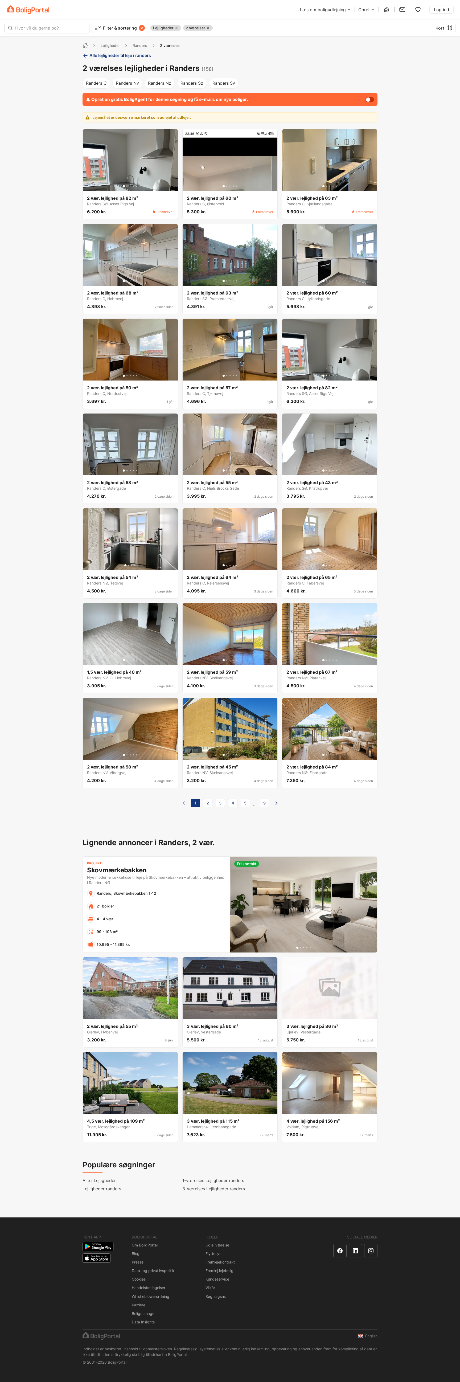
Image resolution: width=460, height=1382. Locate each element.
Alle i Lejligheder (99, 1180)
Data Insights (143, 1322)
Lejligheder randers (102, 1188)
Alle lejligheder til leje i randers (120, 55)
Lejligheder (110, 45)
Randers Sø (191, 83)
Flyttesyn (213, 1253)
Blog (135, 1253)
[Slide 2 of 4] (128, 565)
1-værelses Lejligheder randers (213, 1180)
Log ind (441, 9)
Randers (140, 45)
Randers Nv (127, 83)
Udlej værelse (217, 1245)
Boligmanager (144, 1313)
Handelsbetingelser (148, 1287)
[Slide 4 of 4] (135, 565)
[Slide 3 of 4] (131, 565)
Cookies (139, 1279)
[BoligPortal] (28, 9)
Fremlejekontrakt (220, 1262)
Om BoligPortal (145, 1245)
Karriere (138, 1305)
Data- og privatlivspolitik (153, 1270)
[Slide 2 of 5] (127, 186)
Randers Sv (223, 83)
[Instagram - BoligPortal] (370, 1250)
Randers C (96, 83)
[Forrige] (183, 803)
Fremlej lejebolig (219, 1270)
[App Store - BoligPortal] (96, 1258)
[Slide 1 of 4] (125, 565)
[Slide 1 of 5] (123, 186)
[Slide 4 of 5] (133, 186)
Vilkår (210, 1287)
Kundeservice (217, 1279)
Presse (137, 1262)
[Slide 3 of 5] (130, 186)
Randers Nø (159, 83)
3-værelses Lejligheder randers (213, 1188)
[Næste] (276, 803)
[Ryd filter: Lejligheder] (176, 28)
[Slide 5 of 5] (136, 186)
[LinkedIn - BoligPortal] (355, 1250)
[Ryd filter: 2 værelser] (208, 28)
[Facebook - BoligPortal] (340, 1250)
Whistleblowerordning (150, 1296)
